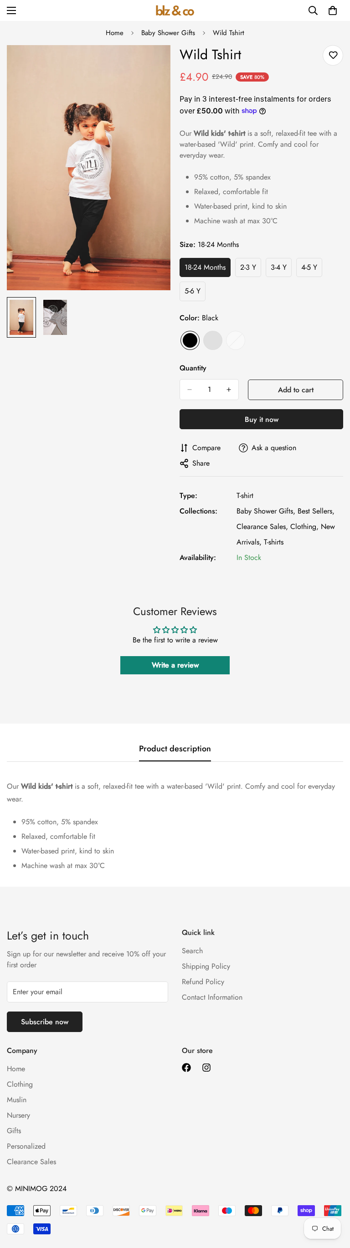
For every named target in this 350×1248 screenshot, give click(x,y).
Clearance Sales (31, 1161)
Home (115, 33)
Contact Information (212, 997)
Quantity (193, 368)
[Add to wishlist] (333, 55)
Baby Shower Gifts (168, 33)
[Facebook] (186, 1067)
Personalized (26, 1146)
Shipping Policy (206, 966)
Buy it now (261, 419)
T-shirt (245, 495)
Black (190, 340)
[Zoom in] (151, 64)
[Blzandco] (175, 10)
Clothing (20, 1084)
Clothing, (304, 526)
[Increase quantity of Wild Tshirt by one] (228, 390)
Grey (213, 340)
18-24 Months (208, 269)
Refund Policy (203, 981)
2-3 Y (250, 269)
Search (192, 950)
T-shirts (273, 542)
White (235, 340)
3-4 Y (281, 269)
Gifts (14, 1130)
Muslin (16, 1099)
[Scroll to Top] (332, 1198)
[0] (332, 10)
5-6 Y (195, 293)
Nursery (18, 1115)
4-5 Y (311, 269)
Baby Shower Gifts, (266, 511)
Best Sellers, (316, 511)
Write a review (175, 665)
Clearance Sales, (262, 526)
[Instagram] (206, 1067)
